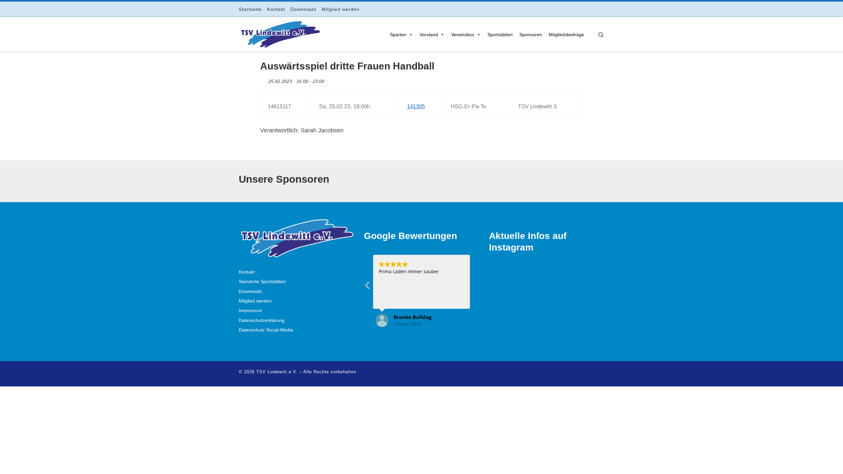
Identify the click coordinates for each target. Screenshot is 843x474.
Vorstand (429, 34)
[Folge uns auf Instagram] (584, 9)
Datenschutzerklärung (262, 320)
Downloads (250, 291)
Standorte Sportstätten (262, 281)
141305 (416, 106)
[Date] (263, 80)
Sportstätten (500, 34)
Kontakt (247, 272)
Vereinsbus (462, 34)
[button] (368, 287)
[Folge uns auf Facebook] (575, 9)
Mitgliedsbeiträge (566, 34)
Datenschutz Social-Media (266, 330)
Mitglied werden (255, 301)
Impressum (250, 310)
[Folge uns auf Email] (593, 9)
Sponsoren (530, 34)
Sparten (398, 34)
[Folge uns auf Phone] (602, 9)
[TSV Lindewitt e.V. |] (280, 33)
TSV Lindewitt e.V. (277, 371)
